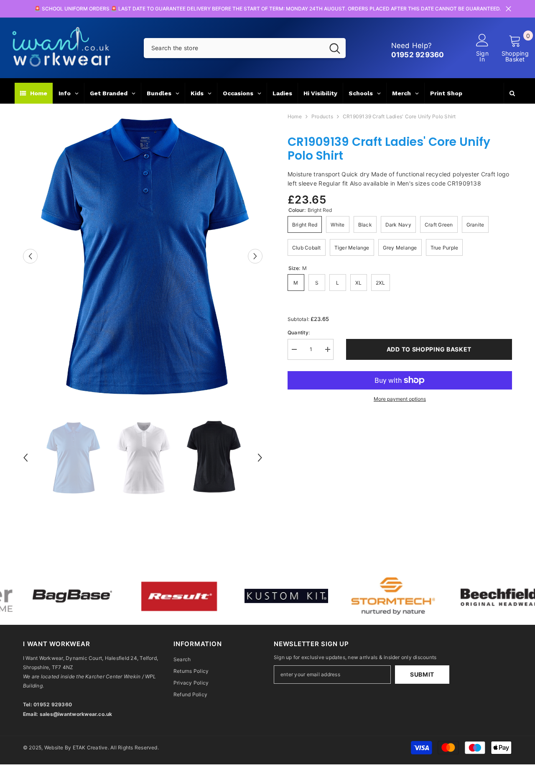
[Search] (245, 48)
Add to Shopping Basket (429, 349)
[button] (30, 256)
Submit (422, 674)
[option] (142, 256)
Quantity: (299, 332)
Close (508, 9)
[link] (149, 596)
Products (322, 116)
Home (295, 116)
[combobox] (234, 48)
